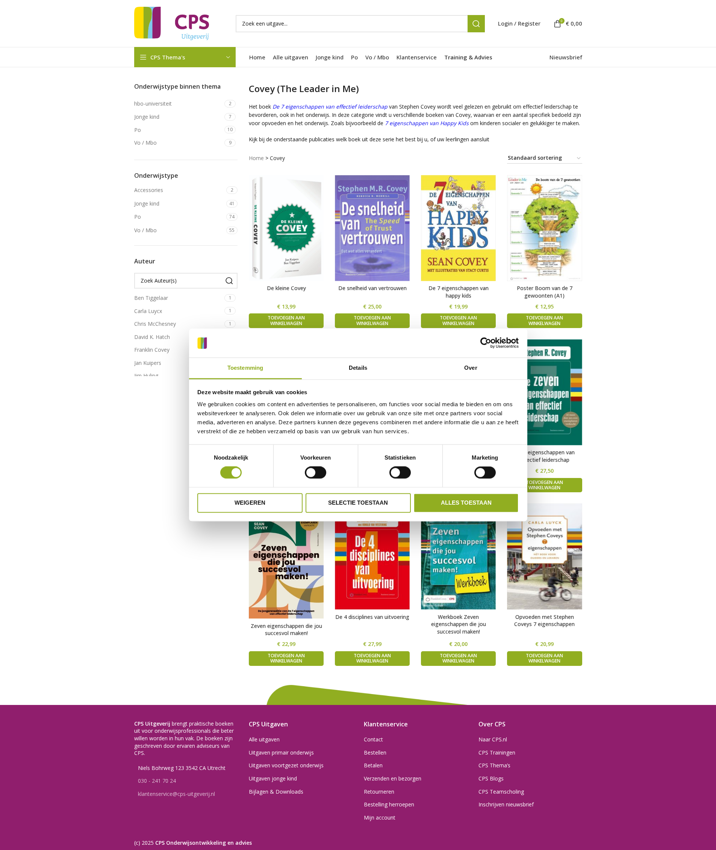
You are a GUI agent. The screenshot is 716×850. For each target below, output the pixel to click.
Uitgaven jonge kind (273, 778)
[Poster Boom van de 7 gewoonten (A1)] (544, 228)
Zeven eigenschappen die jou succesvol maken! (286, 629)
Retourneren (379, 791)
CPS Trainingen (496, 752)
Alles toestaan (466, 502)
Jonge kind (146, 203)
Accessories (148, 190)
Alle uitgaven (264, 739)
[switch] (315, 473)
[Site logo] (171, 22)
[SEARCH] (476, 23)
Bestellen (375, 752)
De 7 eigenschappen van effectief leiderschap (545, 456)
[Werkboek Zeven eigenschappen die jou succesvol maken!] (458, 557)
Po (137, 216)
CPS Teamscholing (501, 791)
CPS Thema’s (494, 765)
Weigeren (250, 502)
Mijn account (379, 817)
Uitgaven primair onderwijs (281, 752)
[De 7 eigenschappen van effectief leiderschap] (544, 392)
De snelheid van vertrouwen (372, 288)
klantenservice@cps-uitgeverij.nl (176, 793)
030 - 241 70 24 (157, 780)
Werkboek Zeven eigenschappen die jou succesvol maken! (458, 624)
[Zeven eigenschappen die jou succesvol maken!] (286, 561)
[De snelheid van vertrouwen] (372, 228)
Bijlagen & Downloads (276, 791)
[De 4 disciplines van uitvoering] (372, 557)
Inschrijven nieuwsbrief (506, 804)
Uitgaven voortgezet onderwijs (286, 765)
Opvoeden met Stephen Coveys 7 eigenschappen (544, 620)
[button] (286, 320)
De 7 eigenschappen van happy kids (458, 291)
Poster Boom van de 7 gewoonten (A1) (544, 291)
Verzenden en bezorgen (392, 778)
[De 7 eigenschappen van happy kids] (458, 228)
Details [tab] (358, 368)
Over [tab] (470, 368)
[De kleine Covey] (286, 228)
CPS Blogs (491, 778)
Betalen (373, 765)
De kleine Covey (286, 288)
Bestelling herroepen (389, 804)
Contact (373, 739)
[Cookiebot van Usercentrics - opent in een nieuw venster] (486, 343)
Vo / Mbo (145, 230)
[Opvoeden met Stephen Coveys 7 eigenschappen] (544, 557)
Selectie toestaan (358, 502)
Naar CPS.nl (492, 739)
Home (256, 158)
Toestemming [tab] (245, 368)
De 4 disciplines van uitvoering (372, 616)
